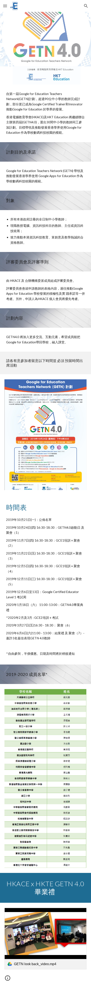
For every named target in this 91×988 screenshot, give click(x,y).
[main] (45, 113)
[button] (5, 6)
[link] (45, 938)
